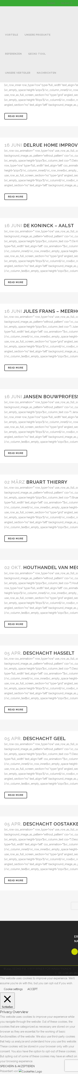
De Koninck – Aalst (48, 225)
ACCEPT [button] (32, 989)
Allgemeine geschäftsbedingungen (27, 973)
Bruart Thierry (46, 482)
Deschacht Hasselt (49, 653)
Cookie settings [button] (13, 989)
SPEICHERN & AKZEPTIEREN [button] (17, 1066)
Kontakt (51, 3)
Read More (15, 116)
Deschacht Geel (44, 738)
